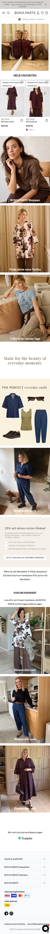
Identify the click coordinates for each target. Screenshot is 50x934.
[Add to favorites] (22, 82)
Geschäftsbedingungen (38, 924)
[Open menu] (3, 13)
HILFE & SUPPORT (13, 859)
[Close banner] (46, 4)
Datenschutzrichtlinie (14, 924)
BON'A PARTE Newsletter (16, 867)
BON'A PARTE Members (16, 875)
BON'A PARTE (11, 882)
